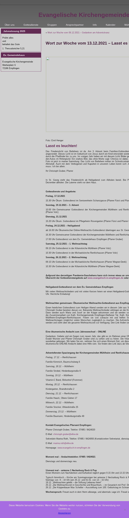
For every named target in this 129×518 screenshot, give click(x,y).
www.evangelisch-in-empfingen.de (105, 278)
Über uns (9, 24)
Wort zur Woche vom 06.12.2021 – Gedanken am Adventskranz (79, 32)
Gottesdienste (31, 24)
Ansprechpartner (75, 24)
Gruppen (52, 24)
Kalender (110, 24)
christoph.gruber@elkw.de (65, 434)
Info (95, 24)
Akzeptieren (64, 513)
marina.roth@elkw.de (63, 443)
